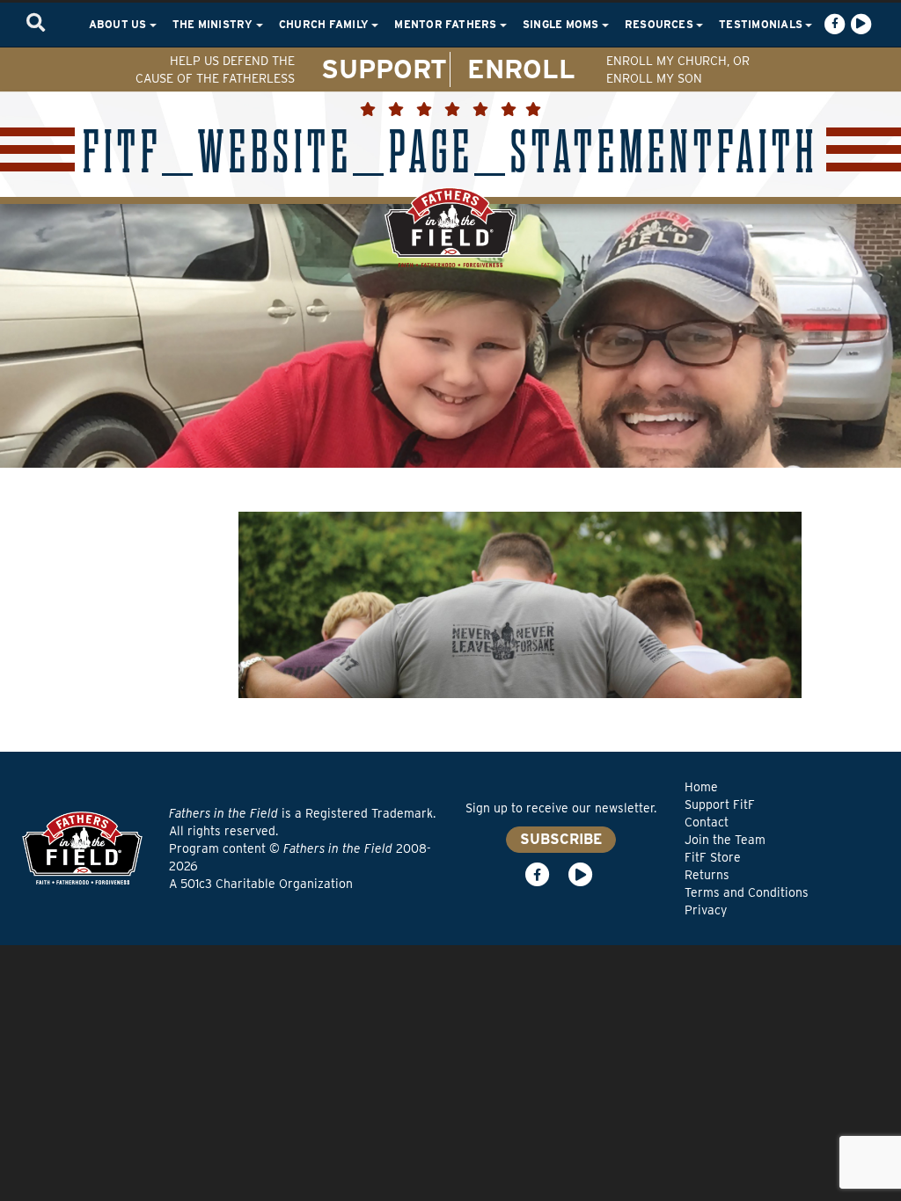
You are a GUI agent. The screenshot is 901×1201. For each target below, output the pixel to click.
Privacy (706, 910)
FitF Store (713, 857)
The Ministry (214, 24)
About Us (119, 24)
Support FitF (720, 804)
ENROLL (521, 68)
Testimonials (762, 24)
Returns (707, 875)
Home (701, 787)
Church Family (325, 24)
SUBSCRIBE (561, 839)
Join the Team (725, 840)
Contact (707, 822)
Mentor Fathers (447, 24)
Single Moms (562, 24)
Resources (660, 24)
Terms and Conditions (747, 892)
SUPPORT (384, 68)
